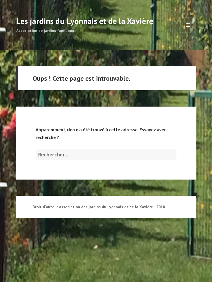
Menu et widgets (188, 32)
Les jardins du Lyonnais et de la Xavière (84, 21)
